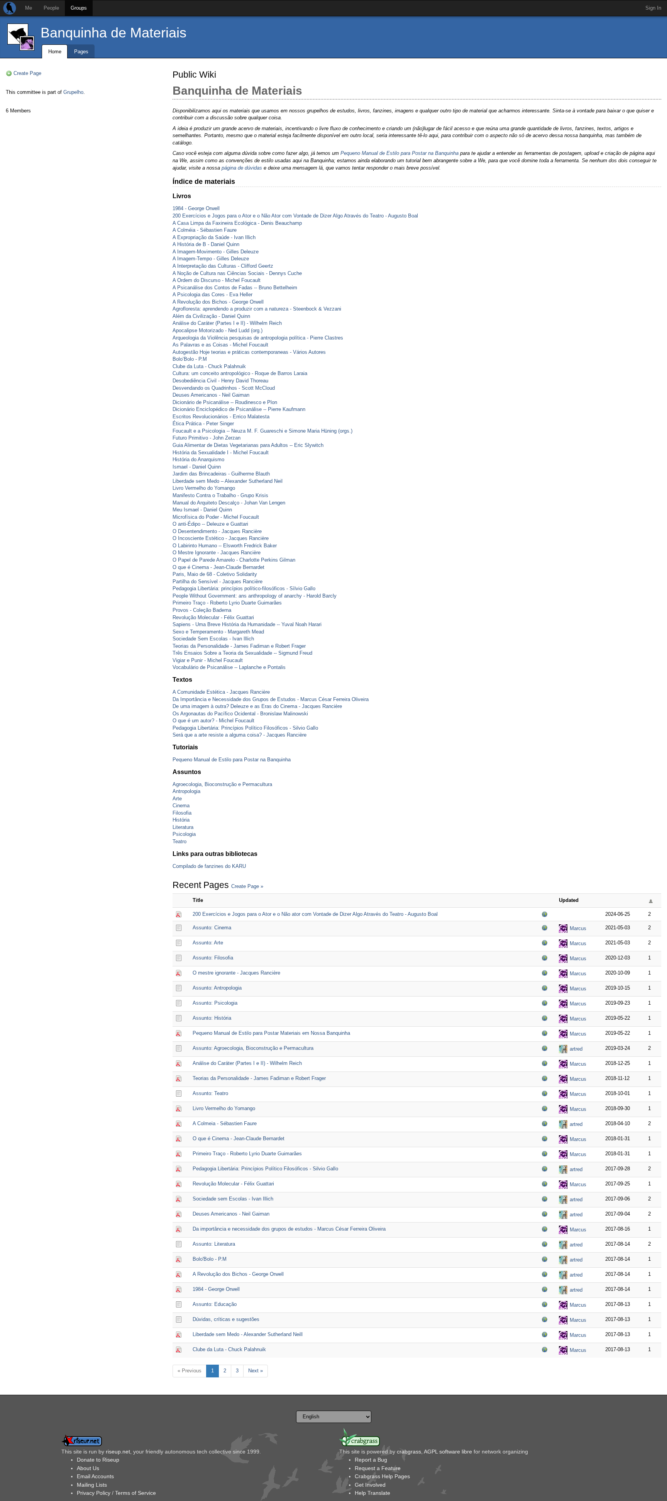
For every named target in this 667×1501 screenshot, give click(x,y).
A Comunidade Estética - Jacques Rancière (221, 692)
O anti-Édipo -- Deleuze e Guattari (210, 524)
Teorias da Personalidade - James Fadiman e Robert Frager (239, 646)
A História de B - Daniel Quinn (206, 244)
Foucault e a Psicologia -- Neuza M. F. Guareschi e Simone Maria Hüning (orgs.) (262, 431)
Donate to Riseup (98, 1460)
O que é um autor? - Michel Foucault (213, 720)
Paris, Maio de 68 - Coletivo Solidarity (215, 574)
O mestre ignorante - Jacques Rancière (236, 973)
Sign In (653, 8)
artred (576, 1049)
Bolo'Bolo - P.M (210, 1259)
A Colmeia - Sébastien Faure (225, 1123)
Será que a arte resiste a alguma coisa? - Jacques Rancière (239, 735)
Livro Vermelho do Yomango (204, 488)
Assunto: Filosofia (213, 958)
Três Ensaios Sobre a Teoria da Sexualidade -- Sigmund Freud (242, 653)
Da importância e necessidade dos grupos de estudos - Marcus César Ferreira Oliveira (289, 1229)
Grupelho (73, 92)
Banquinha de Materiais (113, 33)
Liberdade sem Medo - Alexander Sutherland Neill (248, 1334)
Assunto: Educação (215, 1304)
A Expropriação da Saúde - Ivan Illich (214, 237)
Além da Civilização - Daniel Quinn (211, 316)
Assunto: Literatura (214, 1244)
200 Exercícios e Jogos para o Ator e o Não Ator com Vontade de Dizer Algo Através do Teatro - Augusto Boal (295, 216)
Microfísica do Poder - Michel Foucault (216, 517)
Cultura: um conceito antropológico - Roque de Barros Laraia (240, 373)
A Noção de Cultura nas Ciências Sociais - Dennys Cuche (237, 273)
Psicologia (184, 834)
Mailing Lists (92, 1485)
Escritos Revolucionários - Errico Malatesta (221, 416)
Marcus (578, 928)
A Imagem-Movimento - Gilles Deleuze (216, 252)
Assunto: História (212, 1018)
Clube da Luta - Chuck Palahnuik (209, 366)
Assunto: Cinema (212, 927)
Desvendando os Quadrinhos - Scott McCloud (224, 388)
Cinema (181, 805)
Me (28, 8)
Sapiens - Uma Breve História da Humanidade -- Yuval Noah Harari (247, 624)
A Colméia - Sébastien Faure (205, 230)
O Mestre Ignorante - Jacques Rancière (217, 552)
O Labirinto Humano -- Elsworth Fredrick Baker (225, 545)
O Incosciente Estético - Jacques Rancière (221, 538)
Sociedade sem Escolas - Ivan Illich (233, 1199)
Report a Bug (371, 1460)
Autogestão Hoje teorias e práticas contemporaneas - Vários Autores (249, 352)
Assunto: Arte (208, 943)
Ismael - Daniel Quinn (197, 467)
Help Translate (372, 1493)
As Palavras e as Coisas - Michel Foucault (220, 345)
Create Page (27, 73)
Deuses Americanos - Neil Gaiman (211, 395)
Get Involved (370, 1485)
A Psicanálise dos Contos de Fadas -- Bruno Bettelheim (235, 287)
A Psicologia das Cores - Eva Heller (212, 294)
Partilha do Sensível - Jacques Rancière (217, 581)
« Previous (189, 1371)
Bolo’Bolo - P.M (190, 359)
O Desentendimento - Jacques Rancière (217, 531)
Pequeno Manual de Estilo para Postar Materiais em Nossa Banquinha (271, 1033)
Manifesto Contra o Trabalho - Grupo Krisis (220, 495)
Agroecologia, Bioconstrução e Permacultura (222, 784)
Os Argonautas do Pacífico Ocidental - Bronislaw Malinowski (240, 714)
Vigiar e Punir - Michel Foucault (208, 660)
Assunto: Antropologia (217, 988)
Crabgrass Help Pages (382, 1476)
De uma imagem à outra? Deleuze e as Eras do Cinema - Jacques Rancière (257, 706)
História (181, 820)
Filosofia (182, 813)
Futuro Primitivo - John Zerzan (206, 438)
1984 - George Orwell (196, 208)
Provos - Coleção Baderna (202, 610)
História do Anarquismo (198, 459)
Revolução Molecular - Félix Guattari (213, 617)
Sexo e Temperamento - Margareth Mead (218, 632)
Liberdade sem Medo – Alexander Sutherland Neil (228, 481)
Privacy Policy (93, 1493)
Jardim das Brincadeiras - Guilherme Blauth (221, 474)
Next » (255, 1371)
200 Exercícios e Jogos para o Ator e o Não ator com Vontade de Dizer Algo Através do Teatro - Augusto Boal (315, 914)
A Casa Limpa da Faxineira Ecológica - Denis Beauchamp (237, 223)
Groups (79, 8)
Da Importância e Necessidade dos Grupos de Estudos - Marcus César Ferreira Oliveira (271, 699)
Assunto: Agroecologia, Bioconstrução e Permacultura (253, 1048)
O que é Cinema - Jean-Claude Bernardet (218, 567)
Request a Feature (378, 1468)
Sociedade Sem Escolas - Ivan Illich (213, 639)
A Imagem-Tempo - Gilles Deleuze (211, 258)
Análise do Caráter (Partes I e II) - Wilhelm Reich (227, 323)
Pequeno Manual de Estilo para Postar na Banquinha (399, 153)
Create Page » (247, 886)
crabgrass (409, 1451)
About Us (88, 1468)
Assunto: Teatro (210, 1093)
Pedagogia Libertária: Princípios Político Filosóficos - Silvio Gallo (245, 728)
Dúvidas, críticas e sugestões (226, 1319)
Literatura (183, 827)
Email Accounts (95, 1476)
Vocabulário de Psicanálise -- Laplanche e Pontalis (229, 667)
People (51, 8)
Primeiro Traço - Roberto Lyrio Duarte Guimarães (227, 603)
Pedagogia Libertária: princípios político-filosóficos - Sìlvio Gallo (244, 588)
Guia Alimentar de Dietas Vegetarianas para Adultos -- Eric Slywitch (248, 445)
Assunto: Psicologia (215, 1003)
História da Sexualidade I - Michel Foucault (221, 452)
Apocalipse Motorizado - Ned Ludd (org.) (217, 330)
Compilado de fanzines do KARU (209, 866)
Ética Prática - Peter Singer (203, 423)
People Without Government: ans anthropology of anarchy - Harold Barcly (255, 596)
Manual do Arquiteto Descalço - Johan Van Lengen (229, 503)
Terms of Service (135, 1493)
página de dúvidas (242, 168)
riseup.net (118, 1451)
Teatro (179, 841)
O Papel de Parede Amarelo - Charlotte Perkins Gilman (234, 560)
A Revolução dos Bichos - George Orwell (218, 302)
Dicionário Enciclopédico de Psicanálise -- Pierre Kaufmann (239, 409)
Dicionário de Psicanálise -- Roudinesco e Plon (225, 402)
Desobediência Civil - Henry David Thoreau (220, 381)
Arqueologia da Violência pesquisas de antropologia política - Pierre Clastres (258, 338)
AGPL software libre (448, 1451)
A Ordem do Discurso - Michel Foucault (217, 280)
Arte (177, 798)
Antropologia (186, 791)
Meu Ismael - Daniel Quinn (202, 510)
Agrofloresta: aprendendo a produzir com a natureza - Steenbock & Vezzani (257, 309)
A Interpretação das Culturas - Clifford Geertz (223, 266)
